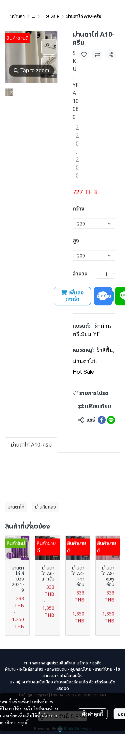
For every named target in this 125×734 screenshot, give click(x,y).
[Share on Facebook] (102, 420)
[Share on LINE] (111, 420)
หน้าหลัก (17, 16)
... (33, 16)
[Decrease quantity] (97, 273)
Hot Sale (50, 16)
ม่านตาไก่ (85, 361)
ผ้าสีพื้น (105, 350)
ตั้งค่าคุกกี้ (92, 714)
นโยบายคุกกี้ (17, 722)
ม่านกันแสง (45, 507)
